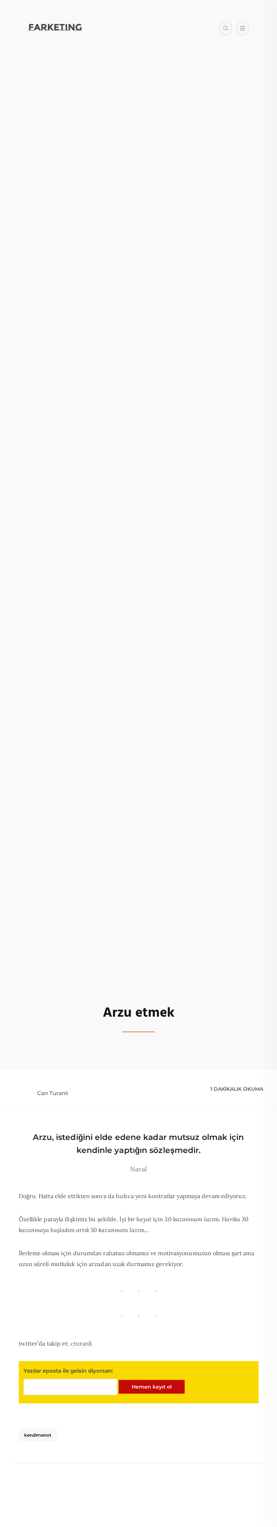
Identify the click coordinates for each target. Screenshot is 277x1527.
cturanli (81, 1343)
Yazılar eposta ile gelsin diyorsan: (68, 1370)
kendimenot (37, 1435)
